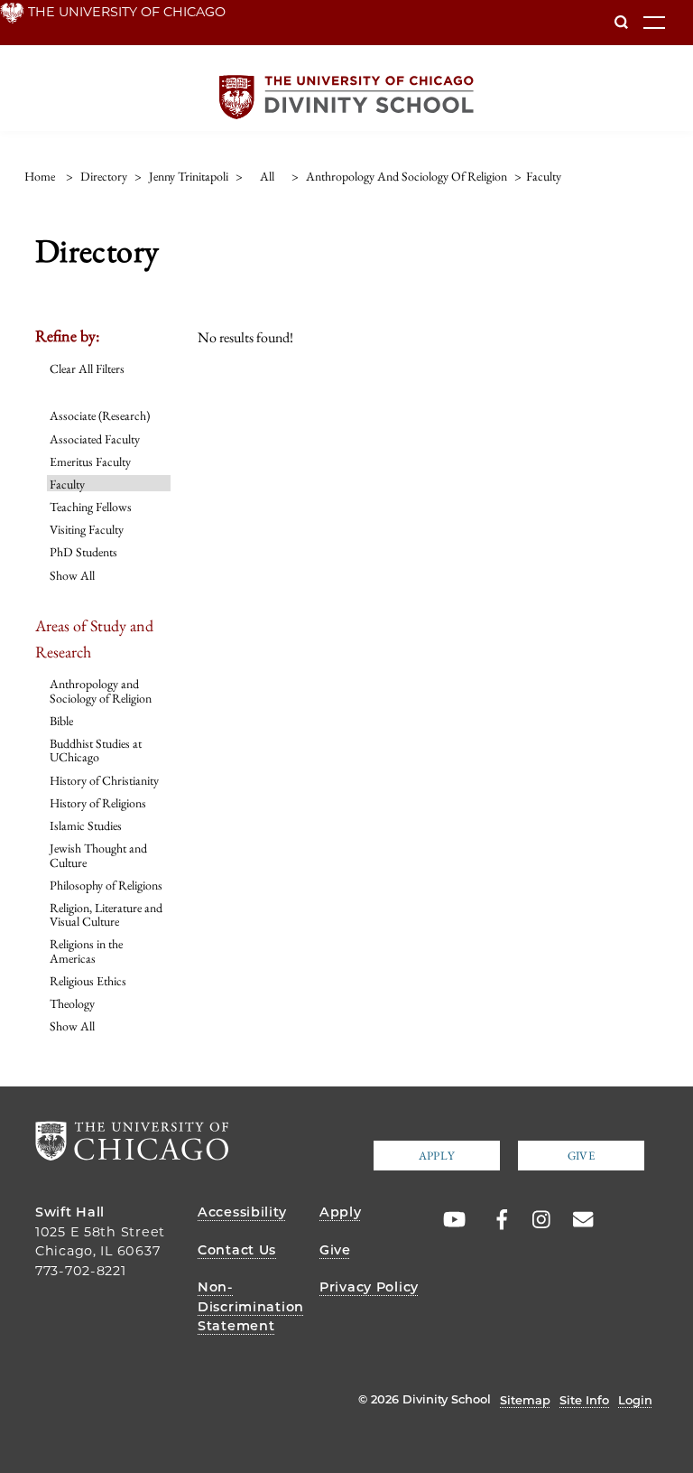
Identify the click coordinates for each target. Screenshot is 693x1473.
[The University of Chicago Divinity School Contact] (577, 1220)
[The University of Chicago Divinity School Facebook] (493, 1220)
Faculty (67, 484)
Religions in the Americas (86, 950)
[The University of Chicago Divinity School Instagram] (535, 1220)
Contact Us (237, 1250)
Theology (72, 1003)
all (267, 176)
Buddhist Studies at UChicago (96, 750)
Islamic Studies (86, 825)
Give (581, 1155)
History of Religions (98, 803)
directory (103, 176)
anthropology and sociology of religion (406, 176)
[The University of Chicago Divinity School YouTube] (450, 1220)
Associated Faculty (95, 439)
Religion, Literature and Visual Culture (106, 914)
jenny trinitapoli (188, 176)
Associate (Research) (100, 415)
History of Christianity (104, 780)
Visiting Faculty (87, 529)
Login (635, 1400)
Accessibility (242, 1212)
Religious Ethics (88, 981)
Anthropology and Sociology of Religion (101, 690)
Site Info (584, 1400)
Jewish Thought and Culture (98, 855)
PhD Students (83, 552)
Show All (72, 575)
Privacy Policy (369, 1287)
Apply (437, 1155)
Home (39, 176)
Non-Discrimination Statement (251, 1306)
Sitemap (525, 1400)
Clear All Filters (87, 368)
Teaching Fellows (91, 507)
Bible (61, 721)
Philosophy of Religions (106, 885)
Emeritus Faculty (90, 461)
